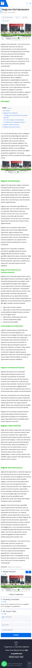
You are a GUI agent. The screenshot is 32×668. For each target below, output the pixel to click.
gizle (9, 108)
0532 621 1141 (16, 657)
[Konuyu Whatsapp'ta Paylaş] (7, 21)
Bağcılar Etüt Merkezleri (14, 567)
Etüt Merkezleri (11, 12)
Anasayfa (4, 12)
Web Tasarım (10, 665)
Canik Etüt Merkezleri (16, 594)
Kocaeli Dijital (18, 665)
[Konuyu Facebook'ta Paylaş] (3, 21)
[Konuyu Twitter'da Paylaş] (5, 21)
